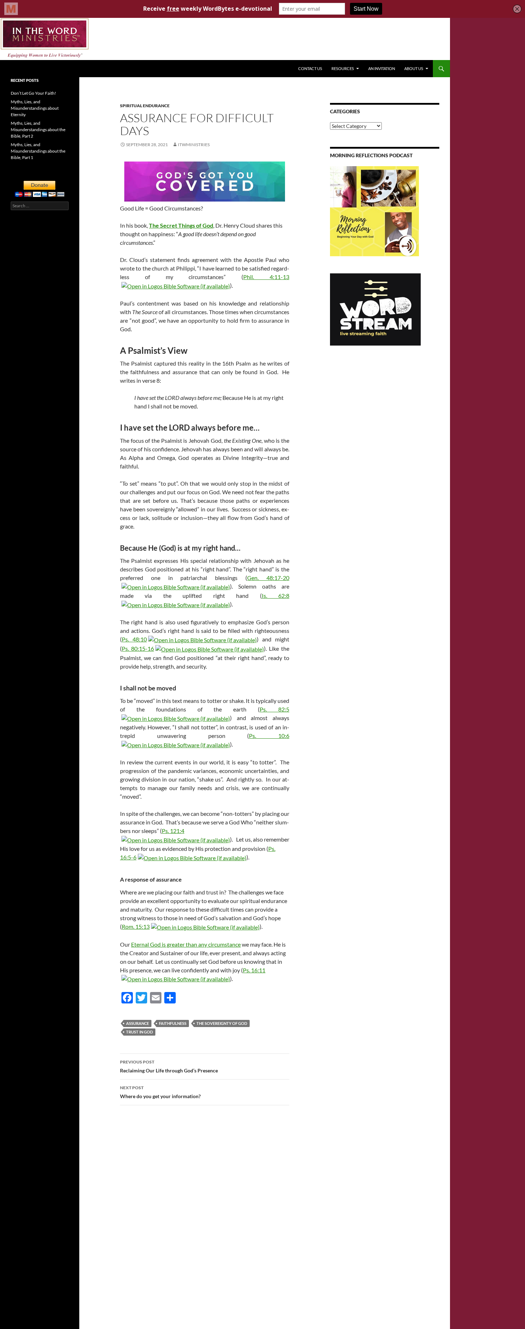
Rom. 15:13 (136, 926)
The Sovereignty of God (221, 1023)
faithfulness (172, 1023)
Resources (342, 68)
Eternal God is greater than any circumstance (186, 944)
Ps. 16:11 (254, 970)
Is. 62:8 (275, 595)
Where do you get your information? (160, 1092)
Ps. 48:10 (134, 639)
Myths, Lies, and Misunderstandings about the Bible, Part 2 (38, 129)
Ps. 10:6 (269, 735)
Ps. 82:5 (274, 709)
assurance (137, 1023)
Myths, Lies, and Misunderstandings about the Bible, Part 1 (38, 151)
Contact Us (310, 68)
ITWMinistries (194, 144)
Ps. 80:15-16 (138, 648)
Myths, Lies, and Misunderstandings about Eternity (35, 108)
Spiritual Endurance (145, 105)
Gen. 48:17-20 (268, 577)
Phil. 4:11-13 (266, 276)
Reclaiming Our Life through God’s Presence (169, 1066)
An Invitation (381, 68)
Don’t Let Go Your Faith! (33, 93)
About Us (413, 68)
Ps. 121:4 (173, 830)
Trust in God (139, 1032)
